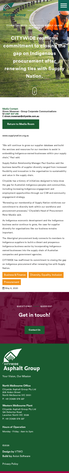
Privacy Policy (10, 464)
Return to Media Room (20, 124)
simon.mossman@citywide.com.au (21, 116)
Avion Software (21, 456)
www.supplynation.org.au (15, 136)
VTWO (19, 451)
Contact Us (34, 330)
